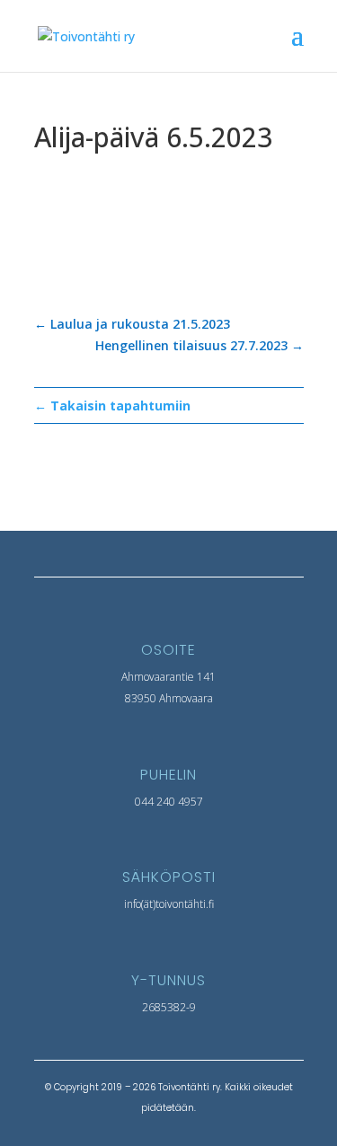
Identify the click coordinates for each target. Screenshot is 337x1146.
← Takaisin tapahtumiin (112, 405)
